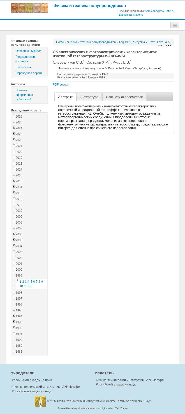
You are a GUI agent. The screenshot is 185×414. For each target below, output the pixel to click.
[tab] (65, 97)
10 (21, 286)
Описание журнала (29, 51)
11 (25, 286)
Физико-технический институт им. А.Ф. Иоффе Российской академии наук (103, 401)
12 (29, 286)
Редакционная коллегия (25, 59)
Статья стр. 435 (159, 42)
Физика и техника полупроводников (90, 5)
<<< (160, 45)
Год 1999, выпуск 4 (132, 42)
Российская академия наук (32, 380)
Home (60, 42)
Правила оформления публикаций (24, 95)
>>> (168, 45)
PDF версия (61, 84)
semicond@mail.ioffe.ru (159, 11)
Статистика (23, 67)
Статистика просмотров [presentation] (124, 97)
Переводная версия (29, 73)
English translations (131, 14)
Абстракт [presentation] (65, 97)
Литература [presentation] (89, 97)
